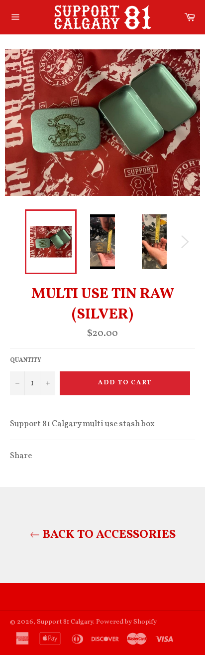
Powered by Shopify (126, 622)
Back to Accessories (108, 535)
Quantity (25, 360)
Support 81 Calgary (65, 622)
